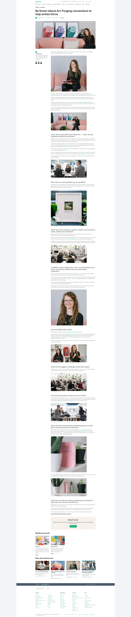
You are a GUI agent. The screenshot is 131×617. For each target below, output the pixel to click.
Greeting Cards (37, 607)
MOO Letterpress (63, 603)
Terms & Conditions (66, 614)
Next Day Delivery (88, 597)
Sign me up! (73, 526)
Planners (49, 604)
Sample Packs (62, 604)
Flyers (36, 606)
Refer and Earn (87, 603)
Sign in (83, 1)
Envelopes (49, 597)
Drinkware (49, 607)
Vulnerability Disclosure (88, 607)
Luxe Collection (62, 607)
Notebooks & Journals (51, 602)
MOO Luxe (62, 597)
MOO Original (62, 602)
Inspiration (62, 17)
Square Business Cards (39, 597)
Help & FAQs (87, 4)
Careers (73, 600)
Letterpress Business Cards (39, 600)
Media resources (75, 596)
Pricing (86, 596)
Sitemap (79, 614)
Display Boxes (50, 599)
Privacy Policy (72, 614)
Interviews (42, 7)
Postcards (43, 4)
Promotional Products (70, 4)
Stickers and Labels (38, 603)
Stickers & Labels (50, 4)
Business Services (78, 4)
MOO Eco (61, 596)
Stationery (63, 4)
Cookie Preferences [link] (92, 614)
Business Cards (38, 4)
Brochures (37, 604)
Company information (85, 614)
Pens (48, 606)
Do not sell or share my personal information (90, 605)
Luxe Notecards (50, 596)
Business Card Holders (51, 600)
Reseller (73, 604)
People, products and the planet (77, 597)
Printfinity (73, 606)
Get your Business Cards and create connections (61, 513)
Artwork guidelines (88, 600)
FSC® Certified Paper (63, 606)
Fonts (76, 614)
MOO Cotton (62, 600)
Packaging (74, 609)
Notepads (49, 603)
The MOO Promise (75, 607)
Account (79, 1)
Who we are (74, 599)
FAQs (85, 599)
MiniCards (37, 599)
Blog (83, 4)
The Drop (37, 7)
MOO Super (62, 599)
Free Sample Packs (74, 1)
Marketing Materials (57, 4)
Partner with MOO (75, 610)
